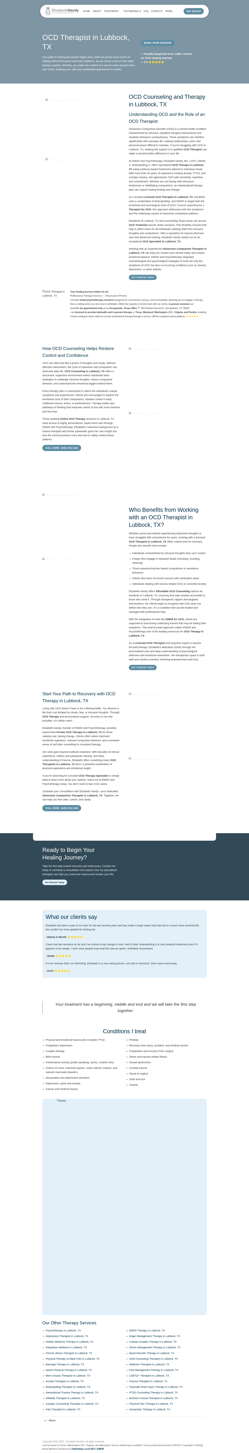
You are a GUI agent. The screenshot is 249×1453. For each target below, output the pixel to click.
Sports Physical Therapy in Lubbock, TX (69, 1370)
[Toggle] (45, 1420)
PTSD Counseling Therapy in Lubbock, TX (153, 1392)
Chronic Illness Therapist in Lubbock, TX (69, 1353)
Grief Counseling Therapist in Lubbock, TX (153, 1358)
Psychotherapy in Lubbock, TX (63, 1330)
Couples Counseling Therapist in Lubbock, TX (72, 1403)
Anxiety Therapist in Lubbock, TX (65, 1381)
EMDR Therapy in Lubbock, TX (147, 1330)
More (168, 11)
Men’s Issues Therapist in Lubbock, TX (68, 1375)
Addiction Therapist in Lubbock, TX (149, 1364)
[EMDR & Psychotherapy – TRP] (60, 11)
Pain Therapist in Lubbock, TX (63, 1409)
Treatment (111, 11)
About (97, 11)
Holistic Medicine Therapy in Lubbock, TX (69, 1341)
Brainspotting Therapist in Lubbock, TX (68, 1386)
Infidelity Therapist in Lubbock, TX (65, 1398)
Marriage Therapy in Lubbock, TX (65, 1364)
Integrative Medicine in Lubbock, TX (66, 1347)
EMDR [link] (100, 1449)
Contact (157, 11)
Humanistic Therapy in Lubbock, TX (149, 1409)
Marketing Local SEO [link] (83, 1449)
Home (86, 11)
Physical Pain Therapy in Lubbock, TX (151, 1403)
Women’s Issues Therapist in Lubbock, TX (153, 1398)
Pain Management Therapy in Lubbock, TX (153, 1370)
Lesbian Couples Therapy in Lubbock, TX (153, 1341)
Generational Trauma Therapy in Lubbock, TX (72, 1392)
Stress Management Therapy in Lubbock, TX (155, 1347)
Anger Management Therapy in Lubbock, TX (154, 1336)
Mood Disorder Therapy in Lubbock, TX (151, 1353)
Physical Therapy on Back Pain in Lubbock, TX (73, 1358)
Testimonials (132, 11)
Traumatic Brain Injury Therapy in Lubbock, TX (156, 1386)
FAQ (146, 11)
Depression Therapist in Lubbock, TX (67, 1336)
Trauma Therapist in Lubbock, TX (148, 1381)
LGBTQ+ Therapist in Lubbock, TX (149, 1375)
